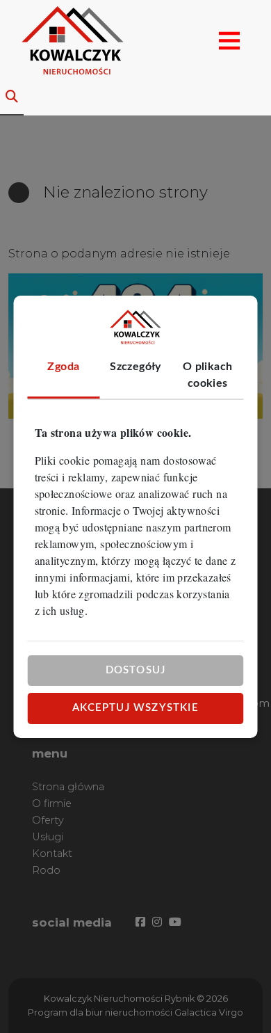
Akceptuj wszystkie (135, 708)
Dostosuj (136, 670)
